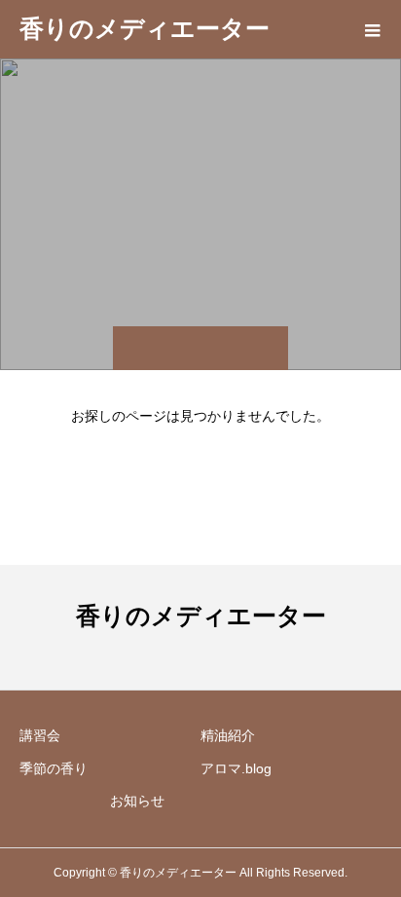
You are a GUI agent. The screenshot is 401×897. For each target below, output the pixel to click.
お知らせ (137, 800)
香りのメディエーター (144, 28)
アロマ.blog (236, 768)
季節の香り (53, 768)
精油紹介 (227, 735)
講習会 (39, 735)
